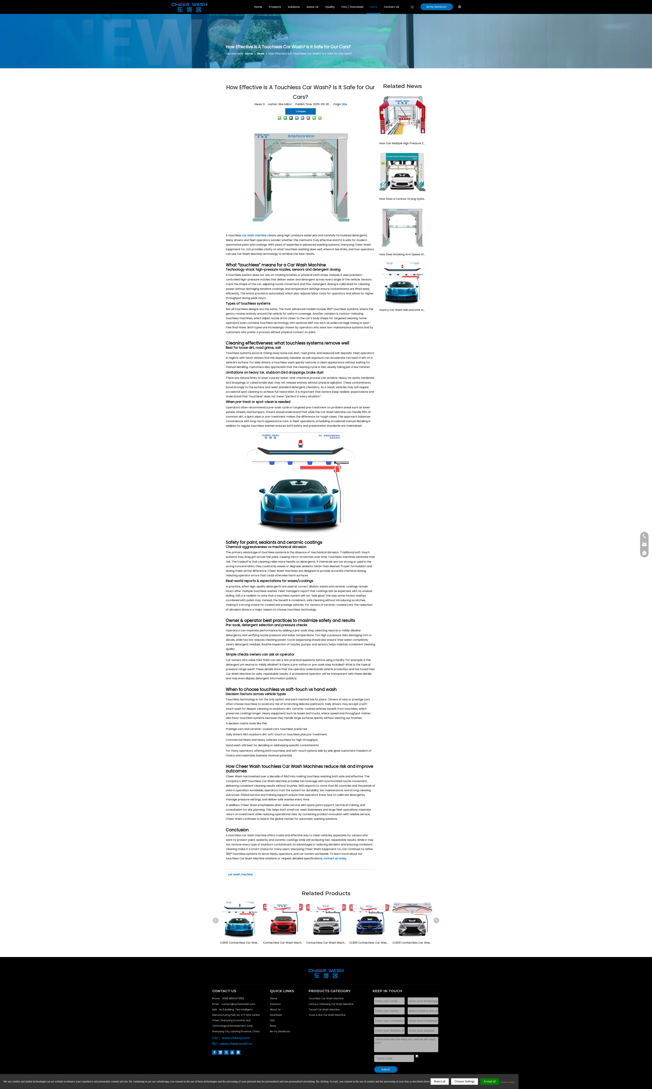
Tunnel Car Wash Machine (324, 1009)
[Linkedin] (220, 1052)
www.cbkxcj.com (236, 1037)
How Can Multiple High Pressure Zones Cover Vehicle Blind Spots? (402, 143)
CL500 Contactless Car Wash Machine (412, 943)
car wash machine (240, 874)
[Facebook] (214, 1052)
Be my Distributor (280, 1031)
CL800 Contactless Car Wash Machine (240, 943)
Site (344, 104)
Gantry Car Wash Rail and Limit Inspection (402, 310)
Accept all (490, 1081)
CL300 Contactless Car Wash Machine (369, 943)
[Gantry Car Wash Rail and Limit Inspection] (402, 283)
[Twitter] (226, 1052)
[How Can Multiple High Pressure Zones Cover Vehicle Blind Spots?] (402, 116)
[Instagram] (238, 1052)
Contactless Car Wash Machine (283, 943)
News (273, 1026)
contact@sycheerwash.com (238, 1004)
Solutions (275, 1004)
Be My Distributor (437, 6)
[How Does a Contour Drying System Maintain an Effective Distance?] (402, 172)
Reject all (439, 1081)
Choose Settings (465, 1081)
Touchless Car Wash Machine (326, 998)
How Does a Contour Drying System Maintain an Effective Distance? (402, 199)
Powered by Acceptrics (507, 1082)
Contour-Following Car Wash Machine (331, 1004)
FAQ (272, 1020)
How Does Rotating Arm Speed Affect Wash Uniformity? (402, 254)
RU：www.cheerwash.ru (232, 1043)
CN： (216, 1037)
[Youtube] (232, 1052)
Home (273, 998)
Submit (386, 1069)
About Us (275, 1009)
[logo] (326, 973)
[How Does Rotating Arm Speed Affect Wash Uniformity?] (402, 228)
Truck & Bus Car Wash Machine (327, 1015)
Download (276, 1015)
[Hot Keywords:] (412, 7)
